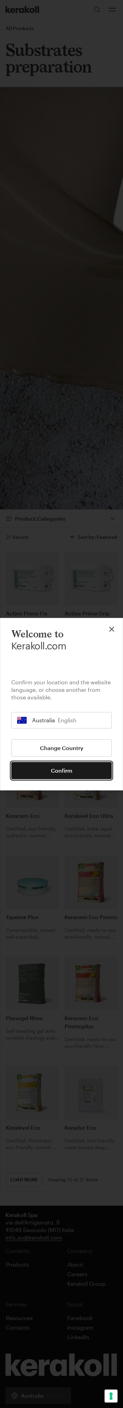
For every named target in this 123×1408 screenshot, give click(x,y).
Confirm (61, 770)
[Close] (112, 629)
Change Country (61, 748)
